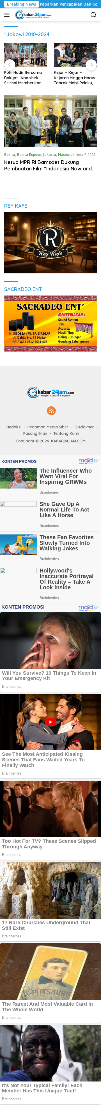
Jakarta (49, 154)
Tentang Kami (66, 433)
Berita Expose (29, 154)
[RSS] (51, 411)
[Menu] (8, 15)
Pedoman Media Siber (47, 427)
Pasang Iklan (35, 433)
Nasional (66, 154)
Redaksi (13, 427)
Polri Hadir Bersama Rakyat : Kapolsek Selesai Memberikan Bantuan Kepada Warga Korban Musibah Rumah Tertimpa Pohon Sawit (24, 77)
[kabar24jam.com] (32, 15)
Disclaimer (84, 427)
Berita (9, 154)
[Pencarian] (93, 15)
